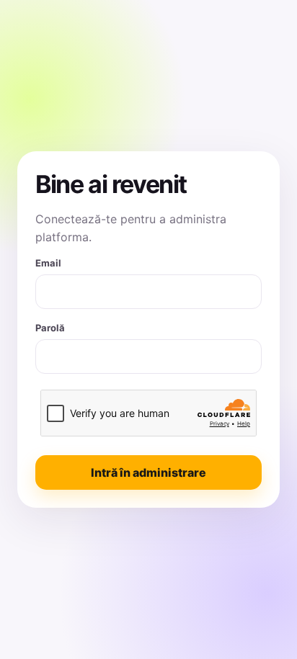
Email (48, 263)
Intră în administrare (148, 472)
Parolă (50, 327)
